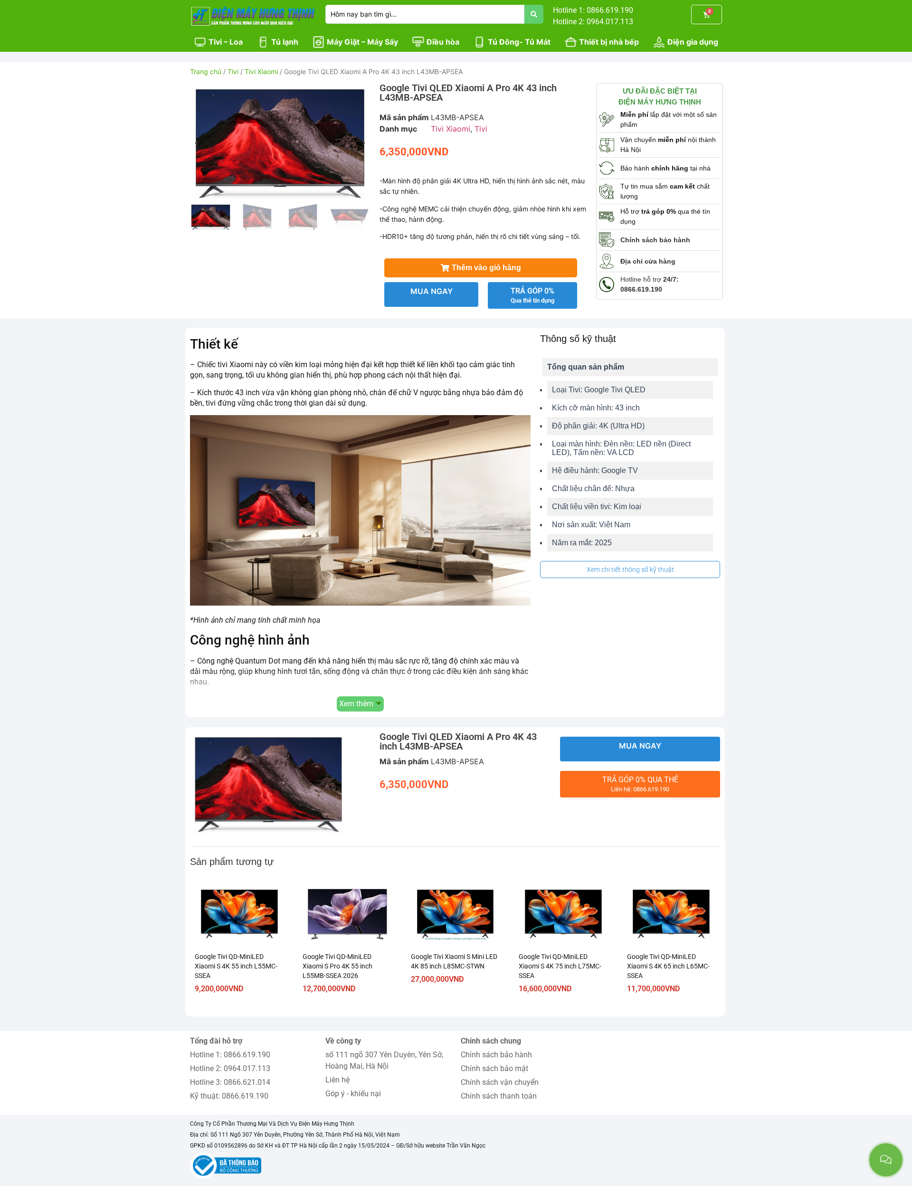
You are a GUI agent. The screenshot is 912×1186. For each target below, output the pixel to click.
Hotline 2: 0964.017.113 (230, 1068)
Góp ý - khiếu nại (353, 1093)
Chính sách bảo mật (494, 1068)
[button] (197, 143)
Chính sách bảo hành (496, 1054)
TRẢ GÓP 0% (532, 295)
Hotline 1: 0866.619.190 (230, 1054)
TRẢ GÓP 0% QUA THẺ (640, 784)
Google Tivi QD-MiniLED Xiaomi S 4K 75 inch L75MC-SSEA (560, 966)
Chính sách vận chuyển (500, 1082)
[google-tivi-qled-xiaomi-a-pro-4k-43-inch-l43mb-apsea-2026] (280, 143)
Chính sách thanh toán (499, 1096)
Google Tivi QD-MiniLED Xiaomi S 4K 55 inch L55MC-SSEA (236, 966)
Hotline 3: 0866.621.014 (230, 1082)
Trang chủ (205, 71)
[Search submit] (533, 14)
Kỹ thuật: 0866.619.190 (229, 1096)
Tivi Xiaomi (261, 71)
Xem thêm (356, 703)
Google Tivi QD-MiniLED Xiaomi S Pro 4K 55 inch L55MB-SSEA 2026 (337, 966)
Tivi (233, 71)
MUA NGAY (431, 291)
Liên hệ (337, 1079)
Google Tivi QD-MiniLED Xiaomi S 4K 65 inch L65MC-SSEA (668, 966)
